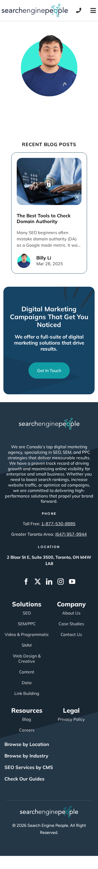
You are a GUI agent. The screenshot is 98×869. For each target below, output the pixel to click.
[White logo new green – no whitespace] (49, 808)
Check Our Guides (24, 779)
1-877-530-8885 (58, 523)
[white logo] (49, 420)
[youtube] (72, 581)
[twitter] (37, 581)
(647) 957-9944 (71, 534)
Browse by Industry (26, 756)
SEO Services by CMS (28, 767)
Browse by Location (26, 744)
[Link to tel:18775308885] (78, 10)
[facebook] (26, 581)
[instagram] (60, 581)
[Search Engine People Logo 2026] (35, 6)
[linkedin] (49, 581)
